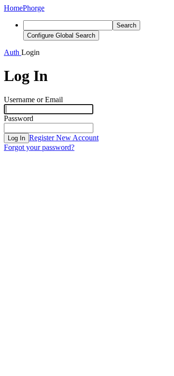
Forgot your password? (39, 147)
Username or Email (33, 99)
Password (18, 118)
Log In (16, 138)
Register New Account (64, 138)
